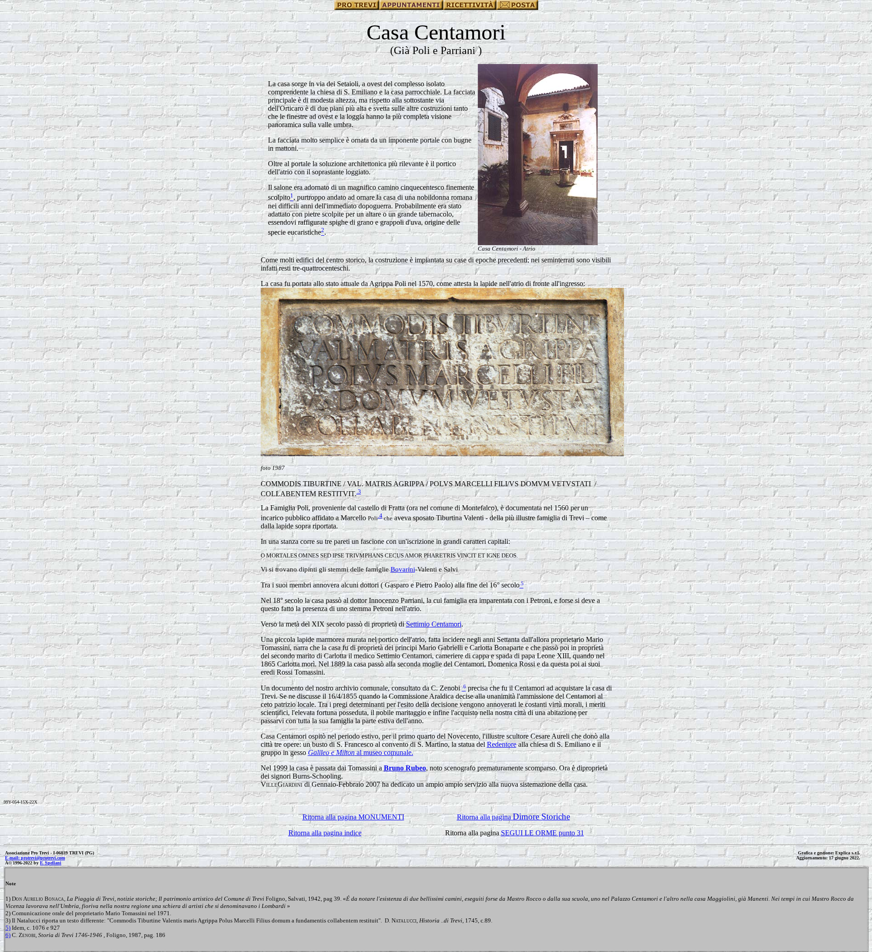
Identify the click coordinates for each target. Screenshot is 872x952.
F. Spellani (50, 862)
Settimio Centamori (433, 624)
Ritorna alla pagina (513, 817)
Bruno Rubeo (405, 768)
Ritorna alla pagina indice (325, 833)
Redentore (501, 744)
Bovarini (403, 569)
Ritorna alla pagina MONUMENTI (353, 817)
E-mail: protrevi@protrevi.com (35, 857)
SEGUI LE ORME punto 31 (542, 833)
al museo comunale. (360, 752)
